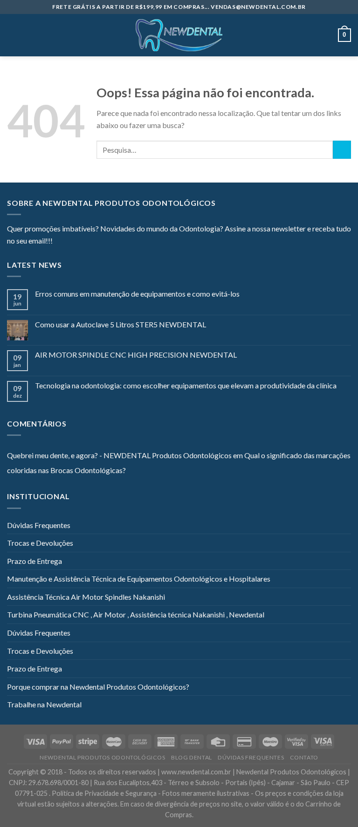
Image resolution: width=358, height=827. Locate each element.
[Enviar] (342, 150)
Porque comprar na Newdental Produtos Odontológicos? (98, 686)
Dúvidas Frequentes (38, 525)
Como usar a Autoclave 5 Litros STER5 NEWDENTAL (120, 324)
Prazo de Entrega (34, 560)
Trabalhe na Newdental (44, 704)
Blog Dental (191, 757)
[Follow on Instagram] (71, 241)
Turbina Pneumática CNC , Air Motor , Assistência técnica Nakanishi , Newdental (135, 614)
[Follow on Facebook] (59, 241)
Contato (304, 757)
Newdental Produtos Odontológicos (102, 757)
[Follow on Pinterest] (105, 241)
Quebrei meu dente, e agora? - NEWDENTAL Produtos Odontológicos (119, 455)
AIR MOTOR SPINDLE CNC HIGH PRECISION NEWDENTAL (136, 354)
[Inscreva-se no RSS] (116, 241)
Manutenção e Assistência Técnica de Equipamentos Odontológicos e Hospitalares (138, 578)
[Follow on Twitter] (82, 241)
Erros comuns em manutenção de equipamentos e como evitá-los (137, 293)
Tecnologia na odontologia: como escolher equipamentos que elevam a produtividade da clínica (186, 385)
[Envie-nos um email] (93, 241)
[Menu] (12, 35)
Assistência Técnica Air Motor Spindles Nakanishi (86, 596)
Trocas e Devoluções (40, 542)
